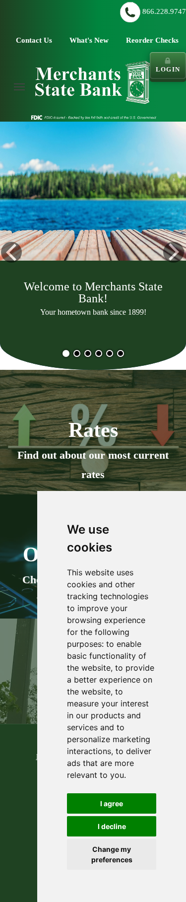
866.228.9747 (164, 11)
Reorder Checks (152, 40)
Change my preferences (111, 854)
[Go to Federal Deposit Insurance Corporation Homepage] (93, 116)
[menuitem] (19, 87)
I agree (111, 803)
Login (168, 69)
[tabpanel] (93, 251)
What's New (89, 40)
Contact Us (34, 40)
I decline (112, 826)
